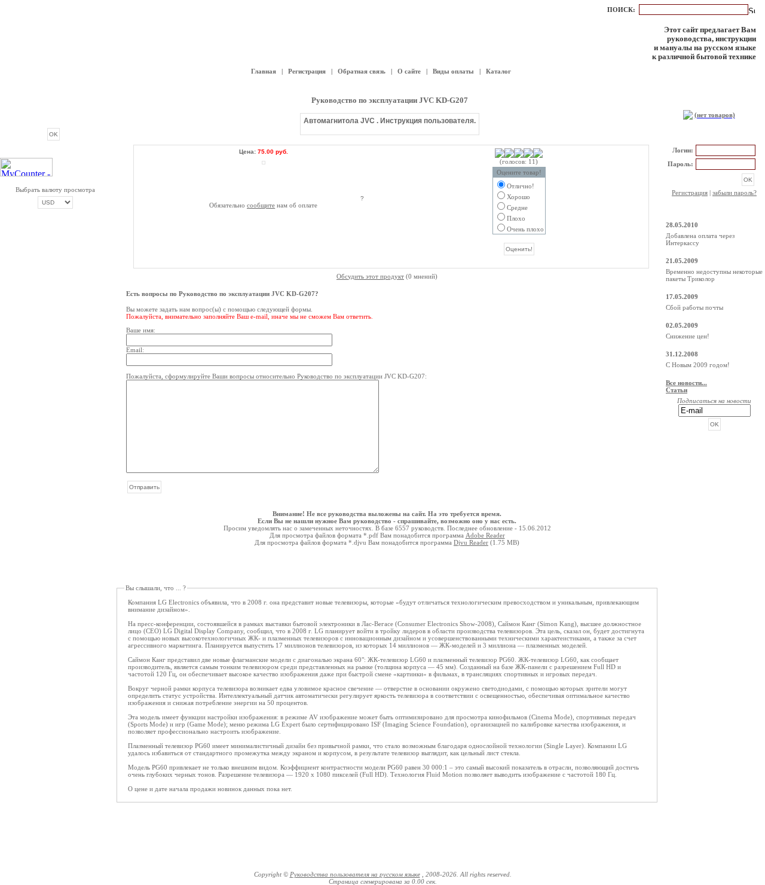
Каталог (498, 71)
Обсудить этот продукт (370, 276)
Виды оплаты (453, 71)
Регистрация (307, 71)
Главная (263, 71)
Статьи (676, 389)
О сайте (409, 71)
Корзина (714, 102)
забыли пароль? (734, 192)
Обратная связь (361, 71)
